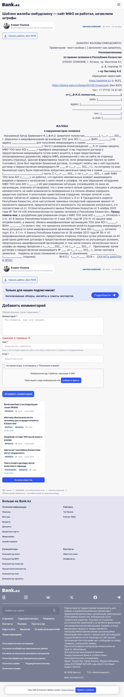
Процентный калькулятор (14, 569)
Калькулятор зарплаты (12, 579)
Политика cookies (11, 663)
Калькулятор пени (10, 574)
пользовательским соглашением (81, 658)
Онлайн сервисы (9, 541)
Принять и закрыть (85, 690)
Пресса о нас (38, 624)
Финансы (6, 512)
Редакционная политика (37, 663)
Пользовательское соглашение (18, 643)
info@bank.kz (69, 559)
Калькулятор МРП (10, 559)
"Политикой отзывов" (49, 365)
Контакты (7, 624)
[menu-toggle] (119, 5)
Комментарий (9, 316)
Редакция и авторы (28, 618)
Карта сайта (8, 629)
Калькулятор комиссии (12, 564)
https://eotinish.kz (100, 80)
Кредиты (6, 522)
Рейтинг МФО (69, 517)
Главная (8, 490)
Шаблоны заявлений (92, 26)
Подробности (102, 295)
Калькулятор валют (11, 554)
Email (5, 354)
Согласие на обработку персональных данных (25, 648)
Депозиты (6, 526)
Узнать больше (67, 690)
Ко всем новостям (23, 480)
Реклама (22, 624)
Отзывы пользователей (47, 629)
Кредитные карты (10, 531)
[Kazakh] (111, 4)
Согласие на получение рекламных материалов (25, 653)
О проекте (7, 618)
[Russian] (107, 4)
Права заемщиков (11, 634)
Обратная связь (70, 554)
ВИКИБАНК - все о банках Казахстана (30, 490)
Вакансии (25, 629)
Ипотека (6, 517)
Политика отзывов (11, 668)
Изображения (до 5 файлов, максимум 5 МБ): (53, 373)
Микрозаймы (8, 536)
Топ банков (68, 512)
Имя (5, 342)
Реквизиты (48, 618)
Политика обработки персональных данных (24, 658)
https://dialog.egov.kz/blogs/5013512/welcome (80, 85)
